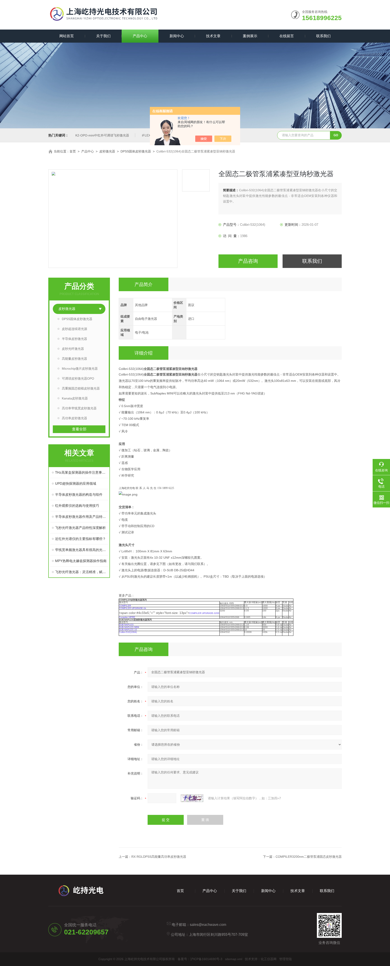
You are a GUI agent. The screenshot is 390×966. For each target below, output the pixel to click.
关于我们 (103, 36)
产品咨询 (248, 261)
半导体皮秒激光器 (74, 339)
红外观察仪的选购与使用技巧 (77, 505)
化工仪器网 (268, 959)
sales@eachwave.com (208, 925)
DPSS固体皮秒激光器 (136, 151)
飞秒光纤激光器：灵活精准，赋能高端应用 (81, 572)
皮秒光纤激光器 (73, 348)
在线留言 (286, 36)
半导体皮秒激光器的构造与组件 (78, 494)
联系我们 (323, 36)
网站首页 (66, 36)
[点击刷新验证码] (192, 798)
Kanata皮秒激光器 (75, 398)
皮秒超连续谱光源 (74, 329)
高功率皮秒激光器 (74, 418)
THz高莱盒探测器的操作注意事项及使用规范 (81, 472)
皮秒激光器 (107, 151)
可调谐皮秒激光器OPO (78, 378)
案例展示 (250, 36)
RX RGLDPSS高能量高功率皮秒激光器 (158, 856)
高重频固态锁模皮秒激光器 (81, 388)
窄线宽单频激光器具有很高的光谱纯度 (81, 550)
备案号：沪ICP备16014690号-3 (200, 959)
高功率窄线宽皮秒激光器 (79, 408)
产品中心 (140, 36)
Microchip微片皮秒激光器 (80, 368)
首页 (73, 151)
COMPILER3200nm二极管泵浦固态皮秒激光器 (309, 856)
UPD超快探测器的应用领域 (75, 483)
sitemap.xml (233, 959)
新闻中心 (176, 36)
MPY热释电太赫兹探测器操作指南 (81, 561)
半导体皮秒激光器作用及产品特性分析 (81, 517)
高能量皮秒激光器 (74, 358)
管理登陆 (285, 959)
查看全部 (79, 429)
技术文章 (213, 36)
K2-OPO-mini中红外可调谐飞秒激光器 (102, 135)
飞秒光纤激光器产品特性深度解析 (80, 528)
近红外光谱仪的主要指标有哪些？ (80, 539)
